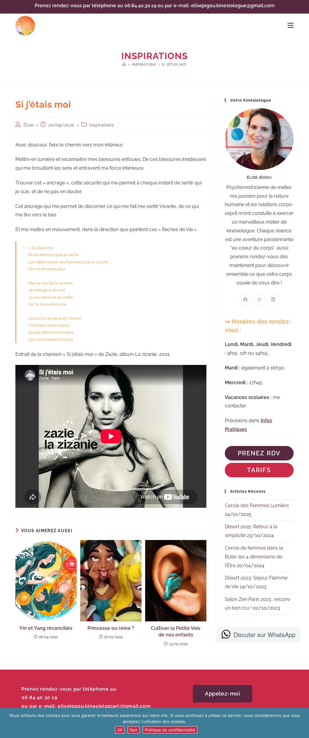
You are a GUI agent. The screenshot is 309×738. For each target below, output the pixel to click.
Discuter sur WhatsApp (264, 634)
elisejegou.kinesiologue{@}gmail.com (104, 706)
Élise (29, 125)
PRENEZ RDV (259, 453)
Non (134, 729)
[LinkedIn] (273, 299)
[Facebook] (245, 299)
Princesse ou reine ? (111, 628)
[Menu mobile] (291, 25)
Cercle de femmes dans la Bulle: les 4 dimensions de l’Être (254, 556)
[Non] (301, 723)
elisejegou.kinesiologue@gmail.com (233, 5)
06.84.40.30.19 (140, 5)
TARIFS (259, 470)
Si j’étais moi (174, 65)
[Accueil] (124, 65)
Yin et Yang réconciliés (45, 628)
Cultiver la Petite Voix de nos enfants (175, 631)
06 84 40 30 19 (39, 697)
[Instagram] (259, 299)
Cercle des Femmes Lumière (257, 505)
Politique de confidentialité (170, 729)
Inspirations (101, 125)
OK (120, 729)
